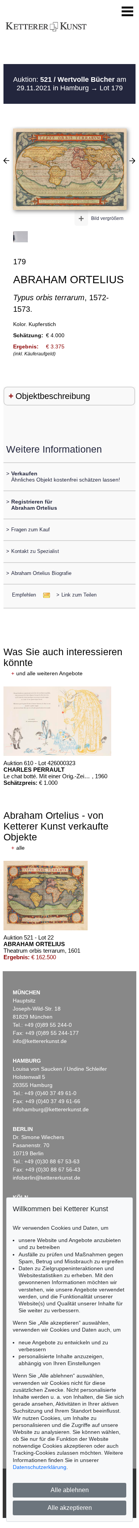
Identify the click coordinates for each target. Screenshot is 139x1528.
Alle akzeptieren (69, 1507)
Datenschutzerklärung (39, 1467)
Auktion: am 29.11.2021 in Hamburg (69, 84)
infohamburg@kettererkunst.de (51, 1109)
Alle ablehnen (70, 1490)
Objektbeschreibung (52, 396)
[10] (132, 160)
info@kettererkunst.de (40, 1041)
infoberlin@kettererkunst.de (46, 1178)
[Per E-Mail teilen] (44, 595)
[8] (6, 160)
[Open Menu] (127, 11)
